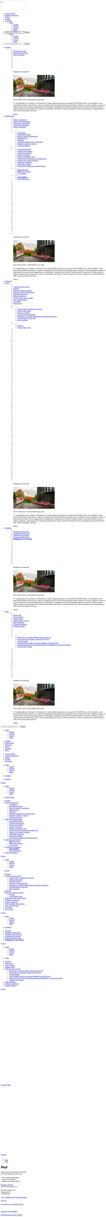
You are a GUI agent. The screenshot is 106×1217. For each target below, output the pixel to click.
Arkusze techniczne (19, 296)
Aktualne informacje (11, 15)
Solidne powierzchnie (24, 153)
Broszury (20, 326)
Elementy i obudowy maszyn (26, 144)
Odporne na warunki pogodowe (27, 160)
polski (11, 23)
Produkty (8, 47)
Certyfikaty (17, 302)
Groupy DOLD (10, 13)
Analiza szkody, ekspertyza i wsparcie (29, 309)
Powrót (3, 783)
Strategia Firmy (18, 619)
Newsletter (8, 21)
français (15, 28)
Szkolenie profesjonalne (21, 532)
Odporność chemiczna (24, 162)
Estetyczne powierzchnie (21, 123)
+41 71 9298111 (6, 1197)
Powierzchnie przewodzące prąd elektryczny (32, 159)
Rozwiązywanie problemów (26, 315)
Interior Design (22, 138)
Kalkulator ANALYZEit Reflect (23, 292)
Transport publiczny (23, 146)
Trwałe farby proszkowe (21, 125)
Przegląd (8, 779)
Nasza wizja (17, 615)
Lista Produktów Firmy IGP (26, 318)
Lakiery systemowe (19, 127)
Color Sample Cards (24, 327)
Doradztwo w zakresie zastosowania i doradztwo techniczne (37, 316)
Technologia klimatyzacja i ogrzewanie (30, 142)
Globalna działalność (20, 624)
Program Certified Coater (21, 537)
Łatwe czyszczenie (23, 155)
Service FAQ (17, 303)
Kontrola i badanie (23, 313)
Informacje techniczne (20, 294)
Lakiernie (20, 140)
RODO (3, 1215)
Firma (7, 611)
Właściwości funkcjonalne (21, 121)
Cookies (19, 1215)
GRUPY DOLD (18, 1204)
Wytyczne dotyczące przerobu (23, 298)
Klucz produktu (22, 320)
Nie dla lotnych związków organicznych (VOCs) (33, 639)
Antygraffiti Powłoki (24, 149)
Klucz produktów (19, 55)
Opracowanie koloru (24, 311)
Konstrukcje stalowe (24, 134)
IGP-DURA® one (23, 179)
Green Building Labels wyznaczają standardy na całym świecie (38, 643)
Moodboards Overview (20, 53)
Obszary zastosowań (20, 120)
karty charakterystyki (20, 300)
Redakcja (9, 1215)
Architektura (21, 133)
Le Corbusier (21, 173)
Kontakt (7, 19)
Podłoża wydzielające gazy (26, 157)
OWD (14, 1215)
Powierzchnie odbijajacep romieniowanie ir (31, 166)
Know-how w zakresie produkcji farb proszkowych (34, 637)
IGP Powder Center (19, 51)
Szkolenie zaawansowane (21, 533)
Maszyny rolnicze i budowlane (27, 136)
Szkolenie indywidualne (21, 535)
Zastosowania (9, 116)
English (15, 25)
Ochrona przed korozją (24, 151)
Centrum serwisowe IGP (21, 287)
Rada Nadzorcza (18, 622)
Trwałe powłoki (22, 641)
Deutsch (16, 26)
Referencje (8, 281)
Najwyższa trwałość (24, 164)
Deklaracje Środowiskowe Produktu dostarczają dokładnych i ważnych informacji (44, 645)
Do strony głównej (7, 1185)
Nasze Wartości (18, 617)
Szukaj (27, 32)
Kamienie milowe (19, 626)
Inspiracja (16, 289)
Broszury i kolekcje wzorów (22, 290)
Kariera (7, 17)
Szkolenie (8, 528)
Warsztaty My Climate (24, 647)
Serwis (7, 283)
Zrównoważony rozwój (21, 621)
